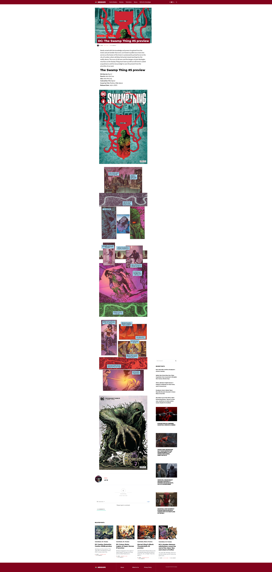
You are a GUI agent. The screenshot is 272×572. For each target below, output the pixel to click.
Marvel (145, 541)
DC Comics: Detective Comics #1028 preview (103, 545)
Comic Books (101, 36)
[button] (171, 2)
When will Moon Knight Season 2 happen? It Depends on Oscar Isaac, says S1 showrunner (165, 384)
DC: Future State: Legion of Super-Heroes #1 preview (125, 546)
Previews (112, 36)
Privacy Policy (148, 567)
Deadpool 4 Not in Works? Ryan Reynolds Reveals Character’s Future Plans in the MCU (165, 392)
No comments (113, 45)
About (122, 567)
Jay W (106, 480)
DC (107, 36)
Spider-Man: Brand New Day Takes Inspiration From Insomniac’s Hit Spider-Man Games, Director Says (166, 377)
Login (148, 501)
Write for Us (135, 567)
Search (176, 361)
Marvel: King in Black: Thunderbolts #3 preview (145, 546)
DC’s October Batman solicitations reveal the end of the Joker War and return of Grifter (167, 547)
